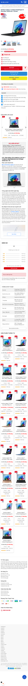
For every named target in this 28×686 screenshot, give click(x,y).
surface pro (2, 647)
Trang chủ (4, 5)
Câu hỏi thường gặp (4, 577)
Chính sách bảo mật (4, 591)
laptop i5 (2, 638)
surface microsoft (3, 644)
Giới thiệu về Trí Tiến (4, 573)
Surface (7, 5)
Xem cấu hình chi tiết (13, 328)
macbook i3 (2, 628)
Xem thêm (14, 234)
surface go (2, 650)
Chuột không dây (6, 59)
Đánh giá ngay (14, 268)
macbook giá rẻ (3, 626)
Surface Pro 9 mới (3, 656)
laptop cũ (2, 635)
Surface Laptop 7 (19, 5)
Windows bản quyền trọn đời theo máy (11, 63)
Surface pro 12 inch (4, 659)
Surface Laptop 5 (15, 211)
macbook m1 (3, 632)
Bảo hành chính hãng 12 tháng (9, 61)
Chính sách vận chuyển (5, 595)
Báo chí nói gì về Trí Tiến (5, 575)
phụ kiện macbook (3, 653)
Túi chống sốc (6, 57)
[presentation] (2, 127)
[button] (25, 15)
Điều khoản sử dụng (4, 576)
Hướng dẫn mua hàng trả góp (6, 584)
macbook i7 (2, 631)
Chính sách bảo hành (5, 592)
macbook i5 (2, 629)
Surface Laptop (12, 5)
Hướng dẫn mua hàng (5, 583)
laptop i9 (2, 641)
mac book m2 (3, 634)
